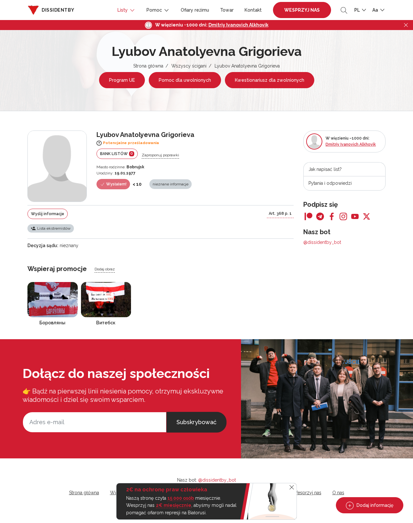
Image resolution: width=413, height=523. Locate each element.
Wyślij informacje (47, 214)
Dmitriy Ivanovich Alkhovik (238, 24)
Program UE (122, 80)
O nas (338, 492)
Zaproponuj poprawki (160, 155)
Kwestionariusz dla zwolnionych (269, 80)
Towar (227, 10)
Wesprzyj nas (302, 10)
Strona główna (148, 65)
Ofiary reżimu (195, 10)
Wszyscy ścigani (188, 65)
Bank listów (116, 153)
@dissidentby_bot (322, 242)
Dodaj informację (374, 505)
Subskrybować (196, 422)
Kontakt (253, 10)
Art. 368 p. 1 (280, 213)
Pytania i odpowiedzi (330, 183)
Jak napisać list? (325, 169)
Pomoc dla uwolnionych (185, 80)
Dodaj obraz (105, 269)
